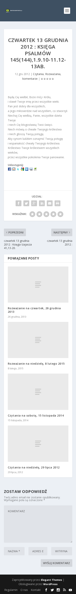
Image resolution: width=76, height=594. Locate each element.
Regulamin (11, 590)
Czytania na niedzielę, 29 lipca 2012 (34, 467)
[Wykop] (13, 169)
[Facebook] (9, 169)
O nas (24, 590)
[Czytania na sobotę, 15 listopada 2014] (38, 392)
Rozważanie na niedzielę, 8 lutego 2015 (36, 363)
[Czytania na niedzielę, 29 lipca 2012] (38, 443)
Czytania (38, 74)
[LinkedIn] (26, 169)
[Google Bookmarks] (22, 169)
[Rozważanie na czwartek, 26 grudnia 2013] (38, 284)
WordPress (50, 584)
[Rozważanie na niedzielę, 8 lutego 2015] (38, 340)
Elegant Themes (51, 580)
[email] (31, 169)
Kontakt (36, 590)
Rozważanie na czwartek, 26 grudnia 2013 (34, 310)
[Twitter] (18, 169)
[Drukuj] (35, 169)
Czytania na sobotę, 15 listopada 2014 (36, 415)
